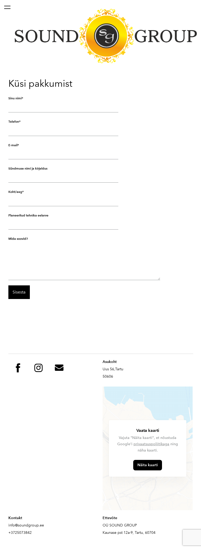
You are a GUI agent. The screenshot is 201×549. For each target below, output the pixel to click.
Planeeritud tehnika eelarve (28, 215)
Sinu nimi (15, 98)
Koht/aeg (15, 192)
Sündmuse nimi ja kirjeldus (27, 168)
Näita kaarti (147, 465)
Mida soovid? (18, 239)
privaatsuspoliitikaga (151, 444)
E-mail (13, 145)
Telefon (13, 121)
